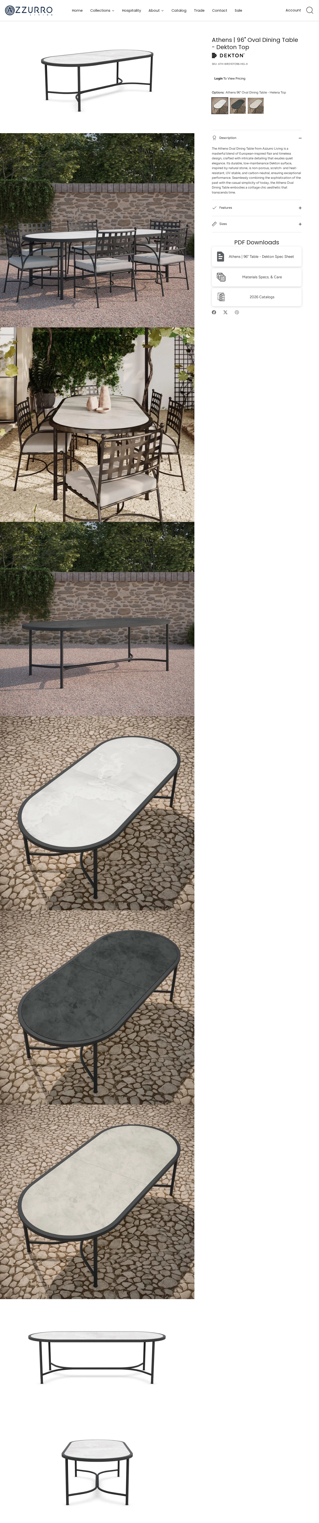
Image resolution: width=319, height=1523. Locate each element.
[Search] (309, 10)
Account (293, 10)
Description (227, 138)
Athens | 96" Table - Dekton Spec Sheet (261, 256)
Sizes (223, 224)
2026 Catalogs (262, 297)
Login (218, 78)
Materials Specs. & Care (262, 277)
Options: (249, 92)
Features (225, 208)
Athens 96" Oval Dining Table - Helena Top (220, 106)
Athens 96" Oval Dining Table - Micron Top (238, 106)
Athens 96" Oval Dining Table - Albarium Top (256, 106)
